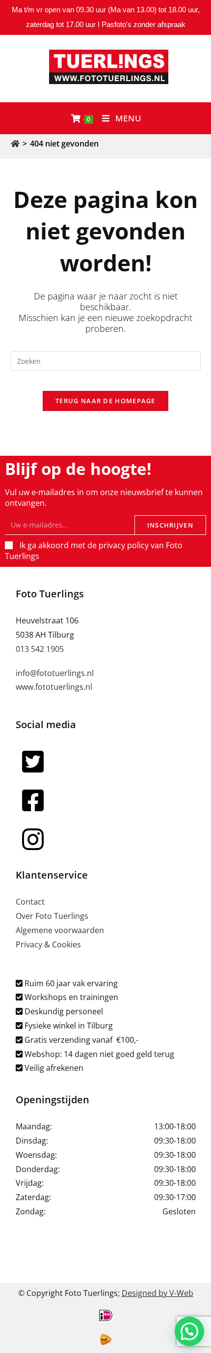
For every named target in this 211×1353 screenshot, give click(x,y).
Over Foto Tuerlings (52, 916)
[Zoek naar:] (106, 359)
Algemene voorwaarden (60, 930)
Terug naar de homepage (105, 400)
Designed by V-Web (157, 1293)
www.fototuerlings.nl (54, 686)
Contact (30, 901)
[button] (189, 1331)
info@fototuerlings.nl (55, 673)
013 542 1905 (40, 649)
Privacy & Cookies (48, 944)
